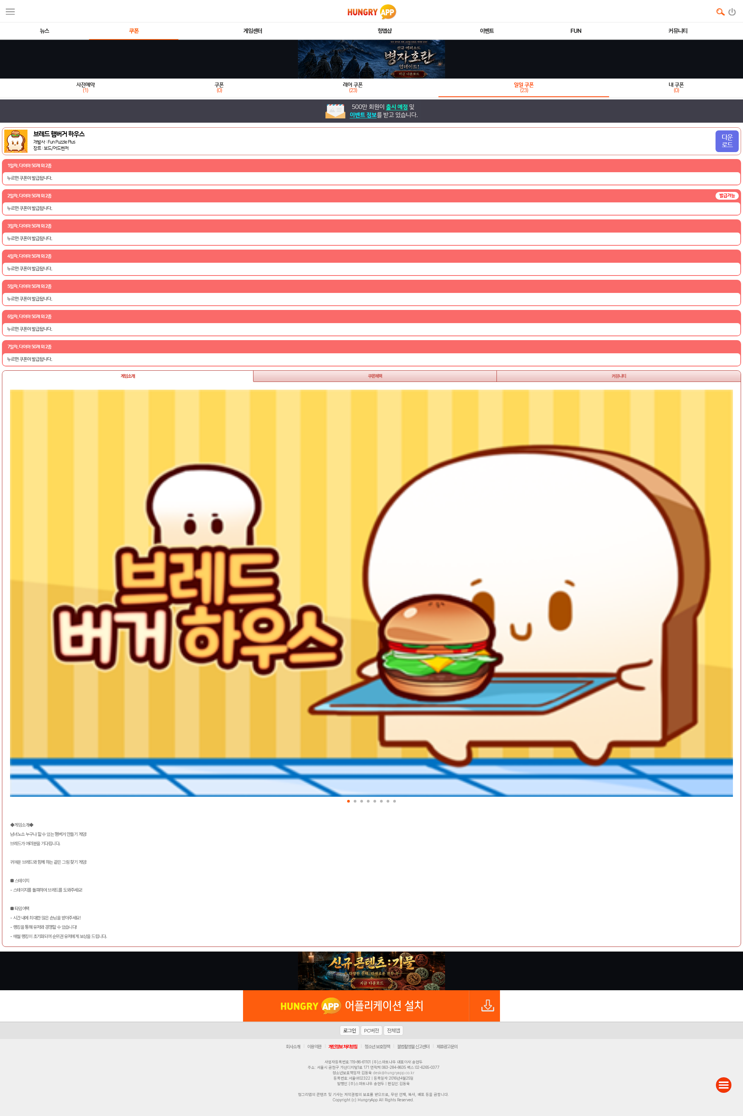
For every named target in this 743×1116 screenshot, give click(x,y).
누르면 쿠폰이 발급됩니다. (29, 178)
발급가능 (727, 195)
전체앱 (393, 1030)
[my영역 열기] (10, 10)
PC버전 (371, 1030)
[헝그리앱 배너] (371, 971)
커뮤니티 (619, 376)
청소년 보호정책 (377, 1046)
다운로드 (727, 141)
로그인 (349, 1030)
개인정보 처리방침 (343, 1046)
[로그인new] (732, 10)
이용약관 (314, 1046)
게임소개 (128, 376)
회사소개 (293, 1046)
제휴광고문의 (447, 1046)
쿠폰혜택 (375, 376)
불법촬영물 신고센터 (413, 1046)
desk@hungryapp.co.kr (393, 1072)
